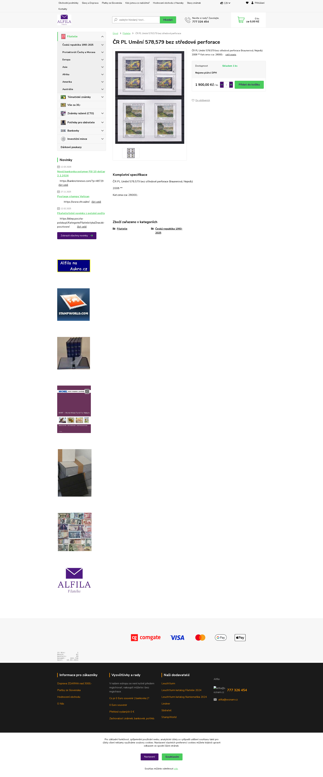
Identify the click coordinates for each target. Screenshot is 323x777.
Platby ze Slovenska (112, 3)
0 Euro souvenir (118, 705)
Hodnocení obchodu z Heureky (168, 3)
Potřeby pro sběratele (81, 122)
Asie (64, 67)
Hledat (168, 20)
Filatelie (72, 36)
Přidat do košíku (249, 84)
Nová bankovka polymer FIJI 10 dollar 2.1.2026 (81, 173)
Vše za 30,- (74, 105)
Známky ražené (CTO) (80, 113)
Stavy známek (194, 3)
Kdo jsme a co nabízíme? (137, 3)
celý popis (230, 54)
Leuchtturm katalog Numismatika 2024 (184, 697)
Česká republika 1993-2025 (77, 44)
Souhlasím (172, 757)
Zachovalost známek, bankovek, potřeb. (132, 718)
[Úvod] (83, 19)
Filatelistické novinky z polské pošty (81, 213)
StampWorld (169, 717)
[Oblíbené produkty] (247, 6)
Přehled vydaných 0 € (122, 711)
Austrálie (67, 89)
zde (176, 768)
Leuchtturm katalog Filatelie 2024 (181, 690)
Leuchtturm (168, 683)
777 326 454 (200, 22)
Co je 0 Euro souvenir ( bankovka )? (129, 698)
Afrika (65, 74)
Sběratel (166, 710)
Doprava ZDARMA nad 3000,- (74, 683)
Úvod (115, 33)
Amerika (67, 81)
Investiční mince (77, 139)
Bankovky (73, 130)
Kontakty (63, 9)
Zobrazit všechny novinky (74, 235)
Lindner (166, 703)
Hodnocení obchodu (68, 697)
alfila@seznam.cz (228, 699)
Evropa (66, 59)
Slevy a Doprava (90, 3)
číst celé (63, 185)
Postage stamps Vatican (73, 196)
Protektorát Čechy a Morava (78, 52)
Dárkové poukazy (71, 147)
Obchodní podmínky (68, 3)
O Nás (60, 703)
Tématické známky (79, 97)
